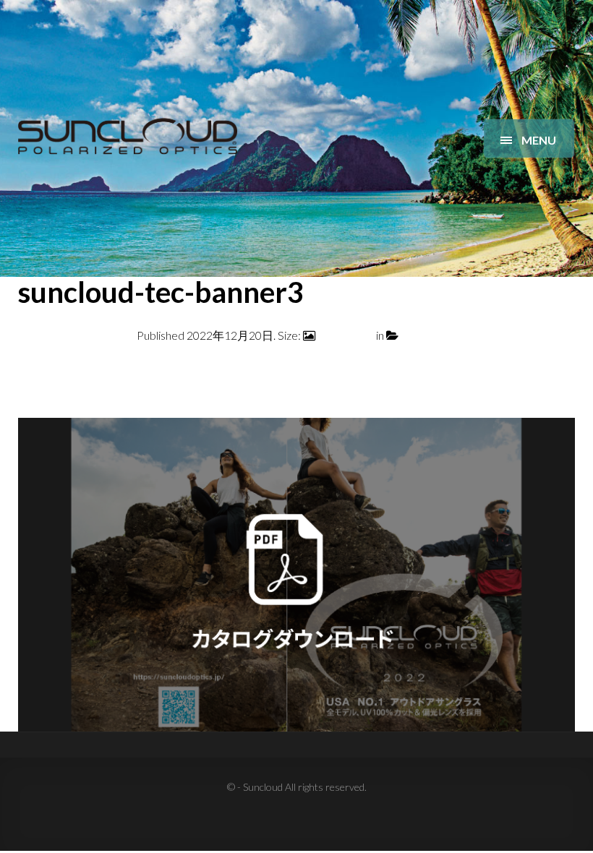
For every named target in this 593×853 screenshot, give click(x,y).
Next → (555, 370)
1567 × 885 (345, 335)
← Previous (46, 370)
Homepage (428, 335)
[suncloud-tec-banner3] (296, 573)
